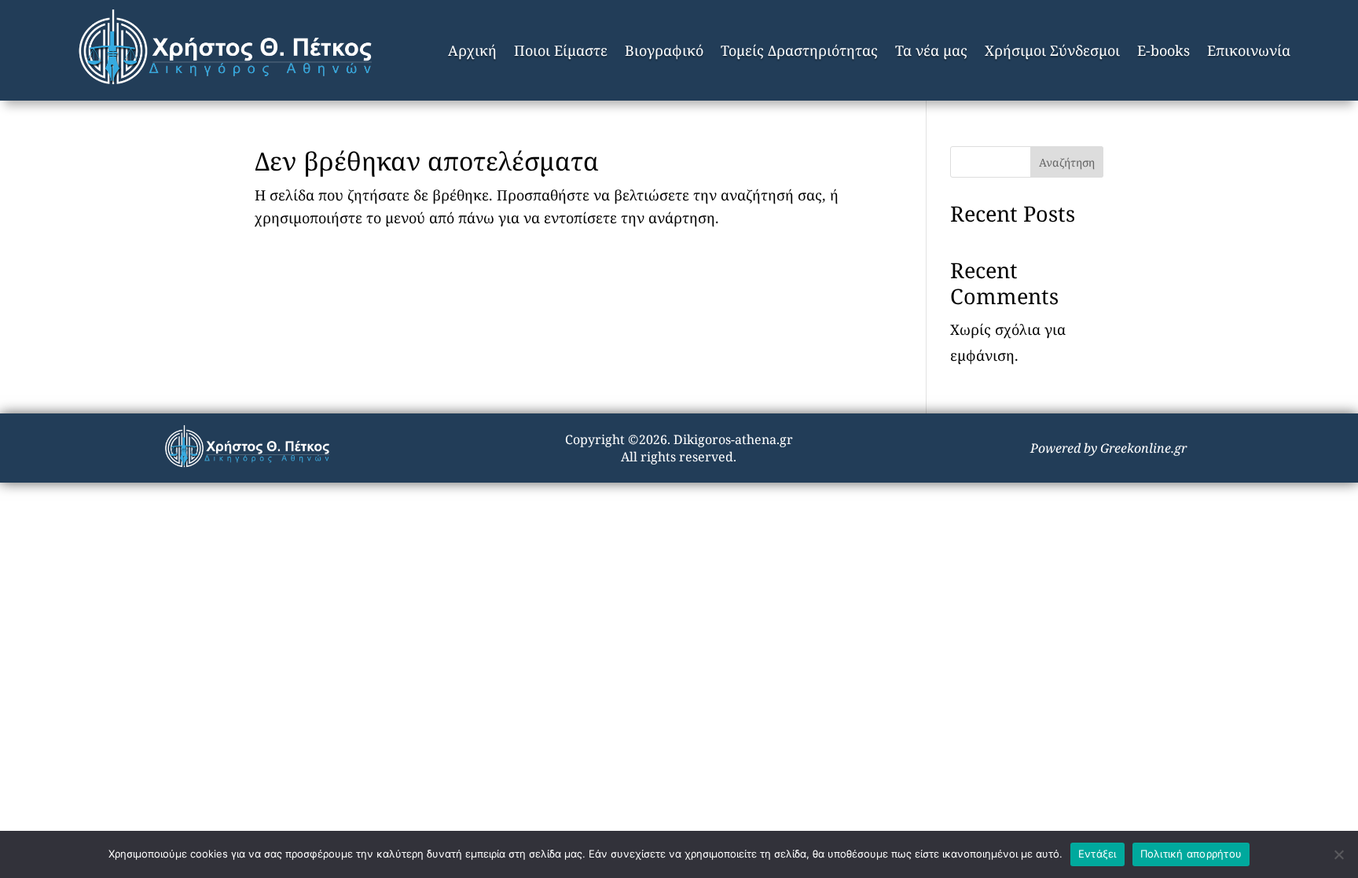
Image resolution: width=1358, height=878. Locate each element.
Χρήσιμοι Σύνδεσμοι (1052, 50)
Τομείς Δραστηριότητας (799, 50)
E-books (1163, 50)
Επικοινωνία (1248, 50)
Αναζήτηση (1067, 162)
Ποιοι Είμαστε (560, 50)
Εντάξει (1097, 853)
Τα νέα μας (931, 50)
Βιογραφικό (664, 50)
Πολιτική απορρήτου (1191, 853)
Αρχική (472, 50)
